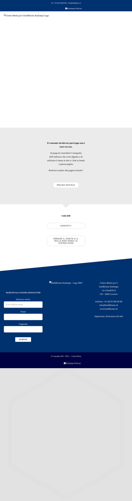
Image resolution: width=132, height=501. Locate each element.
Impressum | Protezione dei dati (108, 316)
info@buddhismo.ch (74, 3)
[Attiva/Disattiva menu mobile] (123, 19)
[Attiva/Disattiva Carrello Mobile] (116, 19)
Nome (23, 311)
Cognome (23, 324)
